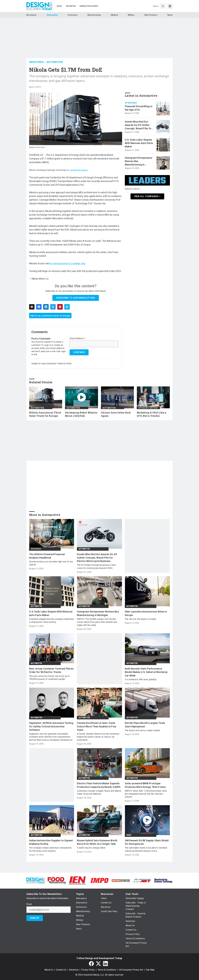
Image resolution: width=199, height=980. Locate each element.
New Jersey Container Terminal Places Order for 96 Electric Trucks (51, 670)
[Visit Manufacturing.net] (142, 880)
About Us (49, 969)
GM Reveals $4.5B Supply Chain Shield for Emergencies (147, 842)
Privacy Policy (88, 969)
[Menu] (170, 6)
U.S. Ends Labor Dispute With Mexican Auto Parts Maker (139, 143)
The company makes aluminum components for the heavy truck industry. (50, 849)
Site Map (150, 969)
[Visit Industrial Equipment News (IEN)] (77, 880)
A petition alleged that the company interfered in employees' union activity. (51, 620)
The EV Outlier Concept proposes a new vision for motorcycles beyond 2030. (96, 566)
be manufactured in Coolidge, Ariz (67, 263)
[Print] (32, 307)
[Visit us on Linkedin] (105, 963)
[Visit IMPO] (99, 880)
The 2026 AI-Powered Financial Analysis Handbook (47, 556)
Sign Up (34, 918)
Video (128, 835)
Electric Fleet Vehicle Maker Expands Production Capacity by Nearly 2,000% (99, 785)
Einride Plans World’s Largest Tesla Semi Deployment (145, 725)
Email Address (77, 338)
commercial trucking (79, 170)
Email (29, 904)
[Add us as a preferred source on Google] (67, 307)
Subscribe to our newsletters (75, 298)
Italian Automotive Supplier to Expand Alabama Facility (51, 842)
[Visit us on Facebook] (91, 963)
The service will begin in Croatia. (140, 619)
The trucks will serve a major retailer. (143, 730)
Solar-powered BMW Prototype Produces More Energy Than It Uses (145, 785)
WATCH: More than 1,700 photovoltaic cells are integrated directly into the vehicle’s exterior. (146, 794)
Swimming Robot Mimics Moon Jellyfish (81, 414)
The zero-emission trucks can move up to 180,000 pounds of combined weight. (49, 677)
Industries (36, 62)
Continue (79, 352)
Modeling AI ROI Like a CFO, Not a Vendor (151, 414)
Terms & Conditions (107, 969)
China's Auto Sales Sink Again (116, 414)
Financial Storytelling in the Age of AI (138, 108)
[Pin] (60, 307)
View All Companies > (147, 196)
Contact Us (61, 969)
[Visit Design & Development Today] (35, 880)
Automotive (55, 62)
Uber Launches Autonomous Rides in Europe (146, 613)
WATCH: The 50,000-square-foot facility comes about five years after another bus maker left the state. (97, 622)
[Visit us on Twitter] (98, 963)
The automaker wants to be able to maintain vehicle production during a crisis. (146, 849)
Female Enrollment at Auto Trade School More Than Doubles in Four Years (96, 726)
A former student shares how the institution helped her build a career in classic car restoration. (98, 737)
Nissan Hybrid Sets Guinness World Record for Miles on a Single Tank (97, 842)
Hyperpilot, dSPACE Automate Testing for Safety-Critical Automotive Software (51, 726)
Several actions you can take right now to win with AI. (51, 563)
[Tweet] (53, 307)
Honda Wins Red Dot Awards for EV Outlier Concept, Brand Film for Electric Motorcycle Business (138, 125)
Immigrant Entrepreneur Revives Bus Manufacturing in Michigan (139, 161)
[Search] (163, 6)
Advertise (73, 969)
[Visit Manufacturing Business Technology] (163, 880)
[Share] (39, 307)
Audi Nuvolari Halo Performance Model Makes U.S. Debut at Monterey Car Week (146, 672)
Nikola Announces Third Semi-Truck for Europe (45, 414)
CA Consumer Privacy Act (131, 969)
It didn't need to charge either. (91, 847)
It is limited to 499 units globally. (141, 679)
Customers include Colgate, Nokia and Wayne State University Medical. (99, 792)
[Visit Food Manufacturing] (57, 880)
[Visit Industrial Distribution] (121, 880)
